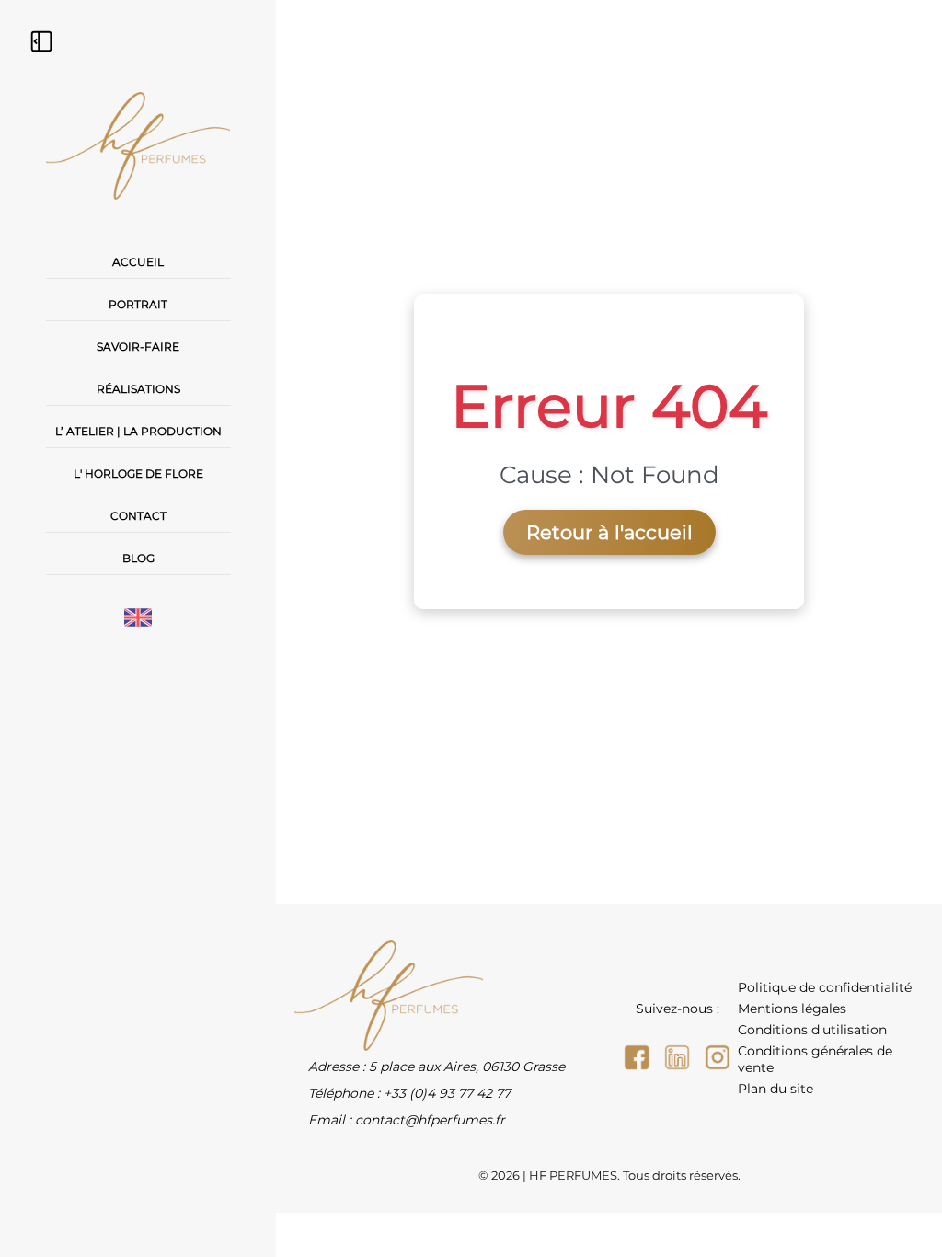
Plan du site (775, 1088)
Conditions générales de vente (815, 1059)
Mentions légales (792, 1008)
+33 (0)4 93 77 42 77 (447, 1093)
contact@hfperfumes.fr (430, 1120)
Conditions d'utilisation (812, 1029)
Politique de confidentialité (825, 987)
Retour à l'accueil (609, 532)
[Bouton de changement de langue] (138, 619)
